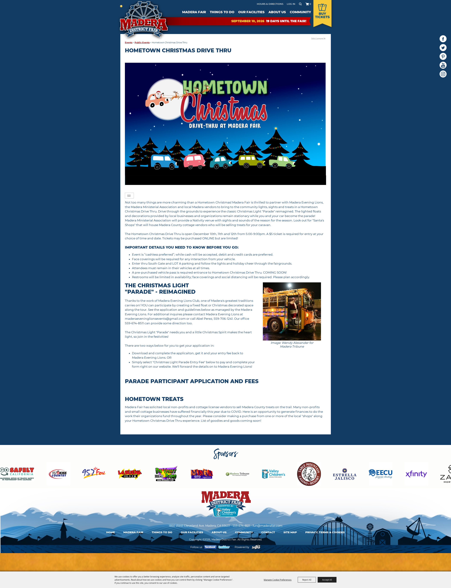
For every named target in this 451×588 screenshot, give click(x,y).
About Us (277, 12)
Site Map (290, 532)
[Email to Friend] (129, 195)
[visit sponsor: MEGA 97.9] (141, 474)
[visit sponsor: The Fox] (33, 474)
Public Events (142, 42)
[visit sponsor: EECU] (320, 474)
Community (300, 12)
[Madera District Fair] (144, 21)
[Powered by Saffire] (256, 547)
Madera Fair (194, 12)
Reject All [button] (306, 579)
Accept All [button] (327, 579)
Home (110, 532)
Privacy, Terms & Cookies (325, 532)
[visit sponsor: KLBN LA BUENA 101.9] (69, 474)
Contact (268, 532)
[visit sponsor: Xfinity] (355, 474)
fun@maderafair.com (267, 525)
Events (128, 42)
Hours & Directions (270, 3)
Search (300, 4)
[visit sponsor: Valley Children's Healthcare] (212, 474)
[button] (292, 317)
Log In (291, 3)
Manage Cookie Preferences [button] (278, 579)
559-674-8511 (241, 525)
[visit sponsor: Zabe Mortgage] (391, 474)
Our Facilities (251, 12)
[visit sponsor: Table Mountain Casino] (248, 474)
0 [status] (310, 3)
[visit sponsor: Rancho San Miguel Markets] (427, 474)
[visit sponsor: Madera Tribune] (177, 474)
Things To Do (222, 12)
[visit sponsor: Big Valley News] (105, 474)
